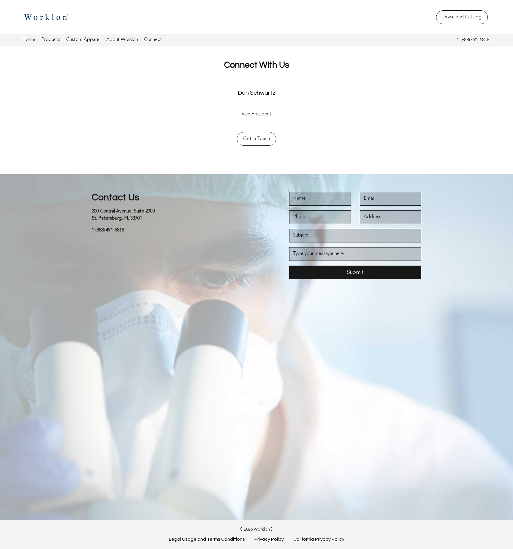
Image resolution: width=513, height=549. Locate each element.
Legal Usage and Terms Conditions (207, 539)
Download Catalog (462, 17)
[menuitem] (28, 40)
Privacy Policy (269, 539)
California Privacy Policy (318, 539)
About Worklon (122, 39)
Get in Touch (256, 139)
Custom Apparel (83, 39)
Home (28, 39)
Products (50, 39)
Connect (153, 39)
